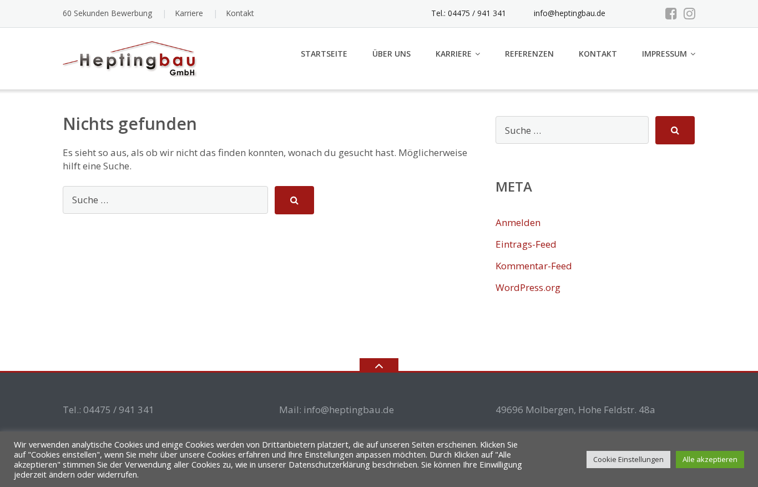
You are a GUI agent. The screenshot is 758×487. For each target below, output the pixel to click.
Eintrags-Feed (526, 244)
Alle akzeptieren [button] (710, 459)
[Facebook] (671, 13)
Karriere (189, 13)
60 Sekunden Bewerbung (107, 13)
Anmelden (518, 222)
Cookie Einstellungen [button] (628, 459)
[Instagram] (689, 13)
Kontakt (240, 13)
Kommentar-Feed (534, 265)
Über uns (391, 53)
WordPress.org (528, 287)
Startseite (324, 53)
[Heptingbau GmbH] (134, 57)
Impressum (664, 53)
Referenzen (529, 53)
